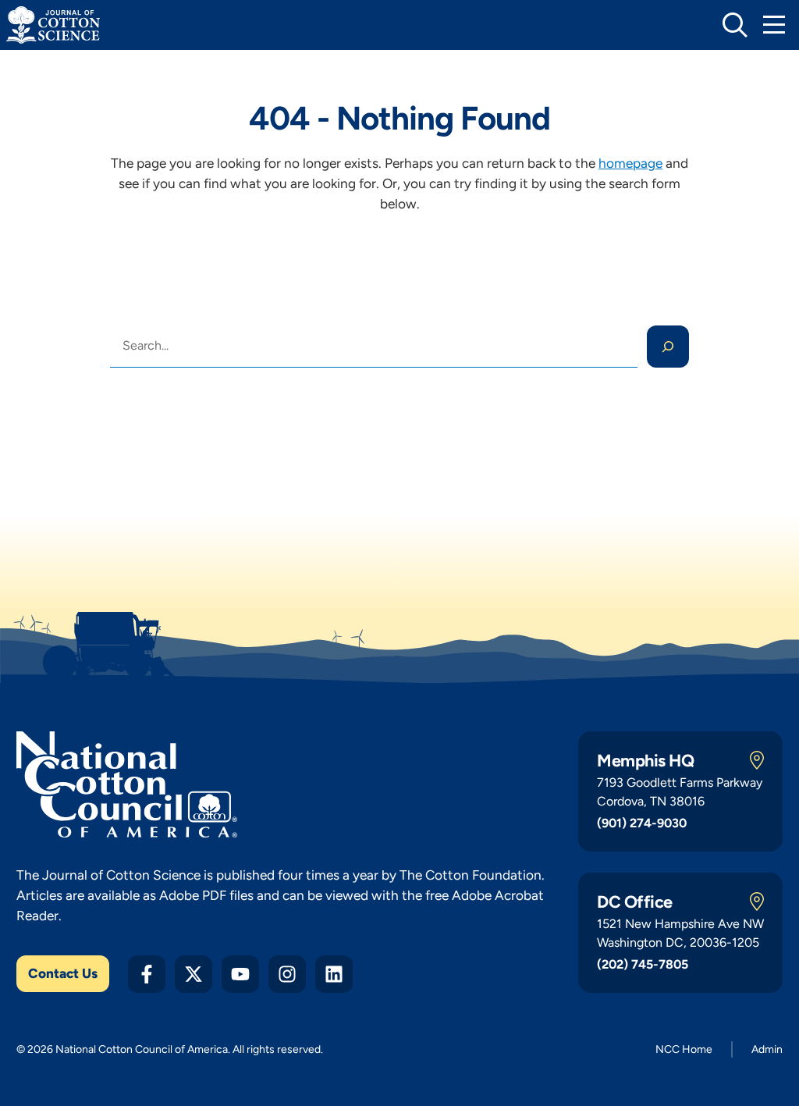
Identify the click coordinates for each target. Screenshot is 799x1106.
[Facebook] (146, 974)
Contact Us (63, 973)
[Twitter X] (193, 974)
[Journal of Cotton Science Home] (53, 25)
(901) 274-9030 (642, 823)
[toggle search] (735, 24)
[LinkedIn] (334, 974)
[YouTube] (240, 974)
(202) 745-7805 (642, 964)
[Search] (668, 346)
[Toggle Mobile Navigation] (774, 25)
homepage (630, 163)
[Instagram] (287, 974)
